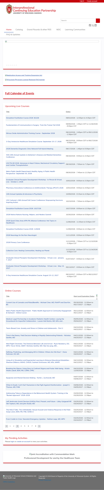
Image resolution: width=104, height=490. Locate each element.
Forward (98, 25)
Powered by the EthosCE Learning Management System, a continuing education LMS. (94, 486)
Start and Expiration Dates (84, 296)
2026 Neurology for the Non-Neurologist (21, 235)
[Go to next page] (39, 426)
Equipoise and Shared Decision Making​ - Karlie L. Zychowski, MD (30, 378)
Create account (92, 1)
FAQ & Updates (13, 35)
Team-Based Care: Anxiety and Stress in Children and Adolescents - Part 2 (34, 328)
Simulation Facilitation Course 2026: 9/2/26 (22, 118)
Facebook (90, 25)
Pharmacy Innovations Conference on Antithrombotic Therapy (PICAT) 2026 (34, 188)
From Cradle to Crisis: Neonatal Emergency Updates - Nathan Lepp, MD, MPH (35, 419)
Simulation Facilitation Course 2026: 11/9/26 (23, 229)
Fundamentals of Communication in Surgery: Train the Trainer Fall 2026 (33, 125)
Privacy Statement (45, 480)
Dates (68, 112)
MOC (58, 30)
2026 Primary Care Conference (18, 242)
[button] (6, 66)
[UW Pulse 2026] (52, 42)
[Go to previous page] (6, 426)
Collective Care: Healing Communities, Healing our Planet (27, 251)
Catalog (19, 30)
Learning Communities (75, 30)
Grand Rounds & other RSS (39, 30)
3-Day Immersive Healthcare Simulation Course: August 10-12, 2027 (32, 275)
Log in (82, 1)
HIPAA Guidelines (9, 482)
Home (8, 30)
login (12, 441)
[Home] (37, 10)
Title (7, 112)
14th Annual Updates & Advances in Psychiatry (24, 194)
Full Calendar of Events (19, 93)
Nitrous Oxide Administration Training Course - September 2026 (30, 133)
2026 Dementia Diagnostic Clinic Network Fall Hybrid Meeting (29, 149)
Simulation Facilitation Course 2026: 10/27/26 (23, 208)
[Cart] (99, 2)
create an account (23, 441)
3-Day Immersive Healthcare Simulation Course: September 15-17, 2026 (33, 141)
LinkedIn (95, 25)
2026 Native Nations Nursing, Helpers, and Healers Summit (28, 215)
